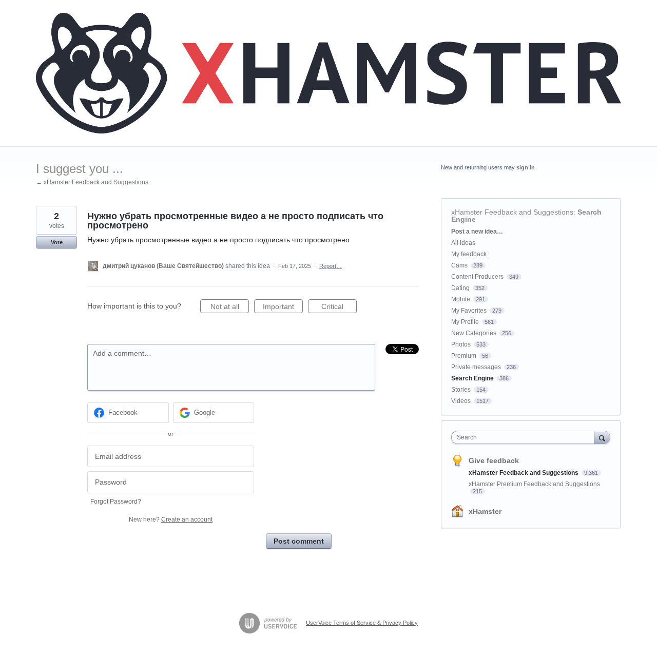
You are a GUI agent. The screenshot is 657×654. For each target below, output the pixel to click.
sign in (525, 167)
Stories (461, 389)
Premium (463, 355)
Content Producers (477, 276)
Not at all (229, 307)
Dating (460, 288)
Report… (330, 266)
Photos (461, 344)
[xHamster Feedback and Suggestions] (328, 73)
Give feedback (494, 460)
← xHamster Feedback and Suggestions (92, 182)
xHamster (485, 511)
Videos (461, 401)
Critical (339, 307)
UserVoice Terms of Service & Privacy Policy (362, 623)
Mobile (460, 299)
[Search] (602, 437)
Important (283, 307)
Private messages (476, 367)
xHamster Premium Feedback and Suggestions (534, 484)
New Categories (473, 333)
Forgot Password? (115, 501)
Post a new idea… (477, 231)
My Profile (465, 321)
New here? (170, 519)
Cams (459, 265)
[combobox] (525, 437)
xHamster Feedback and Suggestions (512, 212)
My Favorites (469, 310)
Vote (57, 242)
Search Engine (472, 378)
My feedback (469, 254)
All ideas (463, 242)
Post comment (299, 541)
